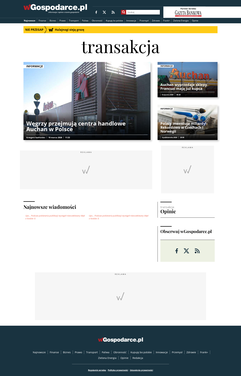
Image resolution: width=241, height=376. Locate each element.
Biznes (53, 20)
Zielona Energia (181, 20)
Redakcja (137, 358)
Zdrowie (156, 20)
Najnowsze (29, 20)
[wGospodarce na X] (104, 12)
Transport (74, 20)
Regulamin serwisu (97, 370)
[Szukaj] (123, 12)
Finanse (42, 20)
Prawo (62, 20)
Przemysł (144, 20)
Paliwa (85, 20)
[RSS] (113, 12)
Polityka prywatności (118, 370)
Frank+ (166, 20)
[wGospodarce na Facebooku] (96, 12)
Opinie (195, 20)
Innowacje (131, 20)
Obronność (97, 20)
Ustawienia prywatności (141, 370)
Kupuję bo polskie (114, 20)
